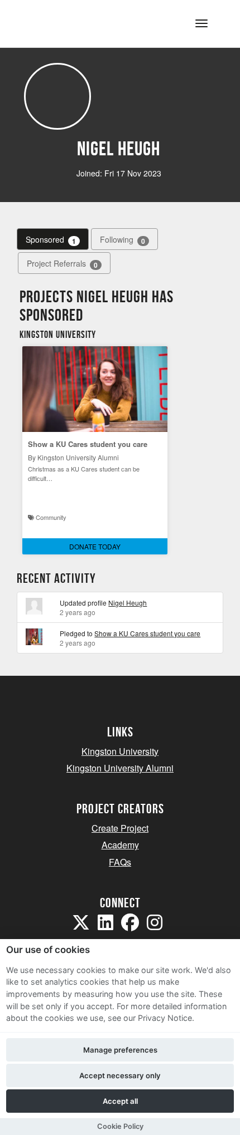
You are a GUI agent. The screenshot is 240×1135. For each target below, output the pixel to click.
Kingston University (120, 751)
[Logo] (63, 22)
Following (122, 239)
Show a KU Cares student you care (87, 444)
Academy (120, 844)
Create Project (120, 828)
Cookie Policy (120, 1126)
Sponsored (51, 239)
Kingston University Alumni (120, 767)
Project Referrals (62, 263)
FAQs (120, 862)
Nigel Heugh (127, 602)
